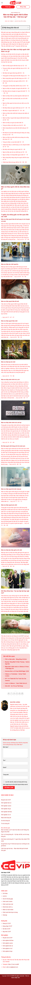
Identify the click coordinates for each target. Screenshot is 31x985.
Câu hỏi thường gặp (8, 899)
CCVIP (22, 636)
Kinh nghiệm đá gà (6, 808)
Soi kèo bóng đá (5, 820)
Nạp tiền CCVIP (7, 931)
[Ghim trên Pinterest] (19, 693)
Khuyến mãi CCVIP (6, 800)
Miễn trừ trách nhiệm (8, 909)
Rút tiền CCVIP (6, 929)
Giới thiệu (5, 893)
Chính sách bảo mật (8, 904)
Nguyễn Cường (22, 21)
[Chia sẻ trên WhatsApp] (8, 693)
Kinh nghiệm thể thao (6, 811)
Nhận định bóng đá (6, 817)
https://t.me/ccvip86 (13, 964)
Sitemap (5, 915)
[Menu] (2, 3)
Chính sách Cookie (7, 901)
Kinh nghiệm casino (6, 806)
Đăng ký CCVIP (7, 923)
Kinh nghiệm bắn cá (6, 803)
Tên (4, 760)
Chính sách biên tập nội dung (10, 912)
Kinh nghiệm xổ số (15, 12)
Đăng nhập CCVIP (7, 926)
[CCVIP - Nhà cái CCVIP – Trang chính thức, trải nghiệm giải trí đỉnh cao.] (15, 3)
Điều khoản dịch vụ (8, 907)
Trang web (6, 774)
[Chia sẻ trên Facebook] (11, 693)
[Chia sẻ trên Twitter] (14, 693)
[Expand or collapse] (28, 27)
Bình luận (6, 747)
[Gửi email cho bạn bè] (17, 693)
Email (5, 767)
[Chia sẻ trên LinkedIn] (22, 693)
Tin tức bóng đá (5, 823)
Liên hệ (4, 896)
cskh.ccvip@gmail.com (12, 967)
